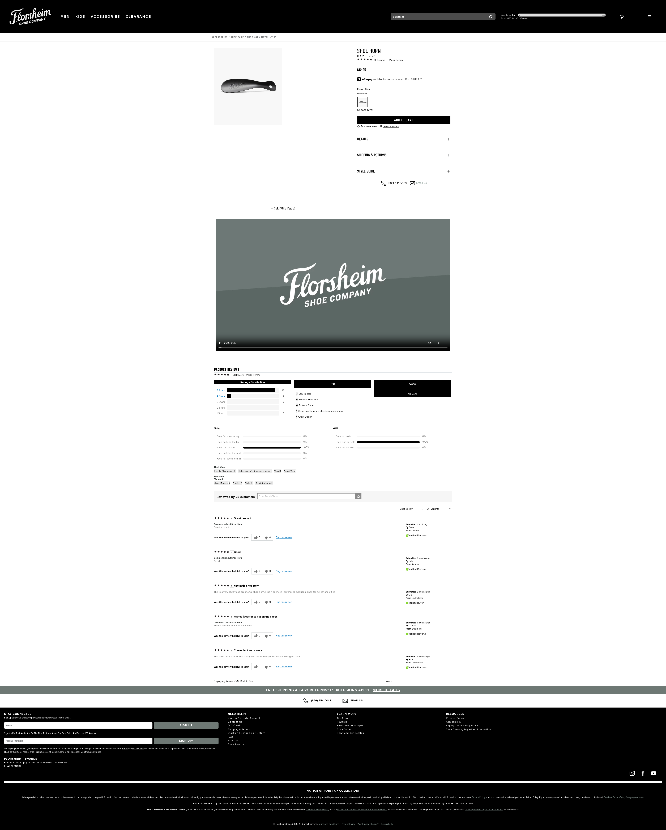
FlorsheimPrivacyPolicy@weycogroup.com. (624, 797)
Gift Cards (234, 725)
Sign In (504, 15)
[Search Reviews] (358, 496)
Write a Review (396, 59)
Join (514, 15)
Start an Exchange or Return (247, 733)
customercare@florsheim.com (50, 751)
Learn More (13, 766)
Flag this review (284, 537)
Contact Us (235, 722)
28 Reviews (379, 59)
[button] (65, 16)
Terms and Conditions (329, 823)
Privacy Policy (138, 748)
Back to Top (246, 681)
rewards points (391, 126)
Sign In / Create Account (244, 718)
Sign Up (186, 725)
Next (389, 681)
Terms (125, 748)
